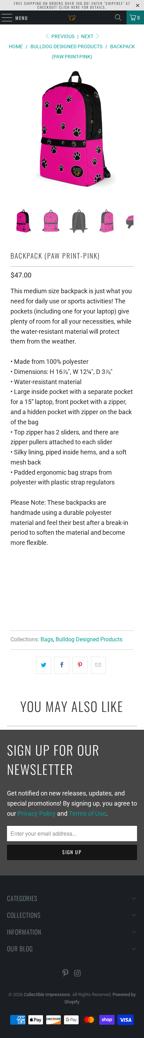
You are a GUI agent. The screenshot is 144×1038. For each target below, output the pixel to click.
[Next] (127, 139)
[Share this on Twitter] (43, 665)
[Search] (118, 17)
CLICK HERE (69, 7)
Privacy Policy (36, 813)
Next (87, 36)
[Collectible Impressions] (72, 17)
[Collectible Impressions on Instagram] (77, 973)
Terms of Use (87, 813)
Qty (13, 558)
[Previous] (17, 139)
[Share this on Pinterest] (79, 665)
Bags (47, 639)
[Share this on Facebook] (61, 665)
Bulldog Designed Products (89, 639)
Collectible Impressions (47, 994)
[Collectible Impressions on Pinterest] (65, 973)
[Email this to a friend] (98, 665)
